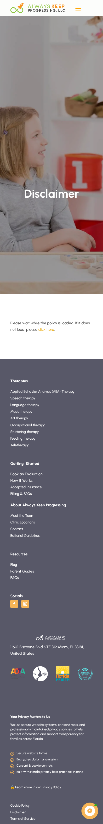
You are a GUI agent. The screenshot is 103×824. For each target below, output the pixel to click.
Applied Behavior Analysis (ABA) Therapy (42, 391)
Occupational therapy (28, 425)
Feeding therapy (23, 438)
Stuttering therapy (25, 432)
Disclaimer (18, 812)
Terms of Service (22, 819)
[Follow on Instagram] (25, 604)
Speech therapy (23, 398)
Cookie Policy (19, 806)
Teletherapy (19, 445)
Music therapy (21, 411)
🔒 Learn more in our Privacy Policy (35, 787)
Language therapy (24, 405)
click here (46, 329)
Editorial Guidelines (25, 535)
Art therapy (19, 418)
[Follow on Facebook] (14, 604)
